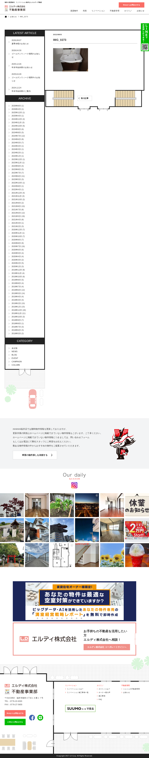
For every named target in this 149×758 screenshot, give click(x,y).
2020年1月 (16, 266)
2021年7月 (16, 210)
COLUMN (16, 365)
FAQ (100, 699)
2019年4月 (16, 297)
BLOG (14, 355)
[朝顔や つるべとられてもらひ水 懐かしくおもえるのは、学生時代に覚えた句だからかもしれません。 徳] (12, 530)
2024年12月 (17, 119)
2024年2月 (16, 153)
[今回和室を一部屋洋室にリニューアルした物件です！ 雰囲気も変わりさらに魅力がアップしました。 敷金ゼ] (37, 505)
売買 (85, 11)
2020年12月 (17, 230)
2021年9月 (16, 203)
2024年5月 (16, 143)
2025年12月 (17, 113)
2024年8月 (16, 133)
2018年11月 (17, 313)
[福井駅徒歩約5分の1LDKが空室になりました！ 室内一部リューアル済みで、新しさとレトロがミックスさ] (112, 530)
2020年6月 (16, 250)
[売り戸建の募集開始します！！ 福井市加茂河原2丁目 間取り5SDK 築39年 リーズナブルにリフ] (37, 530)
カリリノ (128, 11)
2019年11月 (17, 273)
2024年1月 (16, 156)
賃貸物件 (74, 11)
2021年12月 (17, 193)
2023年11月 (17, 163)
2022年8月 (16, 186)
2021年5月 (16, 216)
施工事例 (102, 696)
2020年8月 (16, 243)
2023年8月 (16, 169)
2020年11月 (17, 233)
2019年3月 (16, 300)
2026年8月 (16, 106)
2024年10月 (17, 126)
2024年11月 (17, 123)
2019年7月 (16, 287)
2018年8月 (16, 323)
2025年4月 (16, 116)
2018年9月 (16, 320)
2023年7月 (16, 173)
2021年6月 (16, 213)
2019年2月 (16, 303)
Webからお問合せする (131, 5)
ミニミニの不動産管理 (131, 689)
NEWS (14, 351)
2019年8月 (16, 283)
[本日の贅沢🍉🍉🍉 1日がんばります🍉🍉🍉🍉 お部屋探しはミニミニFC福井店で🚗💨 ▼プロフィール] (137, 555)
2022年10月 (17, 183)
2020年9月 (16, 240)
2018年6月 (16, 330)
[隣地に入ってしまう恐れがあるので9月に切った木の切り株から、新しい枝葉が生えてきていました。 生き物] (62, 505)
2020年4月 (16, 256)
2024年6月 (16, 139)
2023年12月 (17, 159)
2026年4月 (16, 109)
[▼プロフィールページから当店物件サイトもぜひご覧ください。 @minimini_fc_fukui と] (12, 555)
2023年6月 (16, 176)
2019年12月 (17, 270)
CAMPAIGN (17, 362)
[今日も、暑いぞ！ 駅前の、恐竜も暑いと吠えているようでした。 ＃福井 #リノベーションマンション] (62, 530)
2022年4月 (16, 189)
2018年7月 (16, 327)
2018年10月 (17, 317)
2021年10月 (17, 199)
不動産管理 (114, 11)
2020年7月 (16, 246)
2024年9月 (16, 129)
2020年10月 (17, 236)
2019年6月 (16, 290)
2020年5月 (16, 253)
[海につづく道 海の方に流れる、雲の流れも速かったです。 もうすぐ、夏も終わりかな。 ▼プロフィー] (37, 555)
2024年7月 (16, 136)
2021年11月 (17, 196)
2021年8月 (16, 206)
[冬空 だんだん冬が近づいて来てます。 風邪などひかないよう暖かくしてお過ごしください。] (12, 505)
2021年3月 (16, 223)
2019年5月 (16, 293)
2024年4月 (16, 146)
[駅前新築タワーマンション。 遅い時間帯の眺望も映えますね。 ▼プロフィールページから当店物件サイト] (87, 505)
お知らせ (140, 11)
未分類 (14, 348)
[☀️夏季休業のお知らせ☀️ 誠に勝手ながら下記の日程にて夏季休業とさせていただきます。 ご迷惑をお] (112, 555)
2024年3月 (16, 149)
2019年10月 (17, 277)
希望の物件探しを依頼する (35, 455)
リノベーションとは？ (75, 689)
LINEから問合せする (15, 722)
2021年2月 (16, 226)
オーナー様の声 (104, 692)
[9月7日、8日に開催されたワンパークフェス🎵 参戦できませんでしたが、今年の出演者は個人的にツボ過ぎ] (87, 530)
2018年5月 (16, 333)
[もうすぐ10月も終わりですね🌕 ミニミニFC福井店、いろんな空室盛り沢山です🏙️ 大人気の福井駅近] (112, 505)
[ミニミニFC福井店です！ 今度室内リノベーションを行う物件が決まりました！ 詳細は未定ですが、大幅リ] (62, 555)
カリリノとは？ (104, 689)
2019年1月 (16, 307)
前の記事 (84, 98)
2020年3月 (16, 260)
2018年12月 (17, 310)
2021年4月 (16, 220)
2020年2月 (16, 263)
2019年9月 (16, 280)
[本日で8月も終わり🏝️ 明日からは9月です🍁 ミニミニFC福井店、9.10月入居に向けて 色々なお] (137, 530)
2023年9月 (16, 166)
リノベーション (98, 11)
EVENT (15, 358)
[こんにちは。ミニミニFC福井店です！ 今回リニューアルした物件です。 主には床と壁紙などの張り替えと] (87, 555)
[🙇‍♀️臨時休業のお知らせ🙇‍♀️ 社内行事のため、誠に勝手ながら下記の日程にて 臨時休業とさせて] (137, 505)
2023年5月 (16, 179)
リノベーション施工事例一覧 (78, 692)
